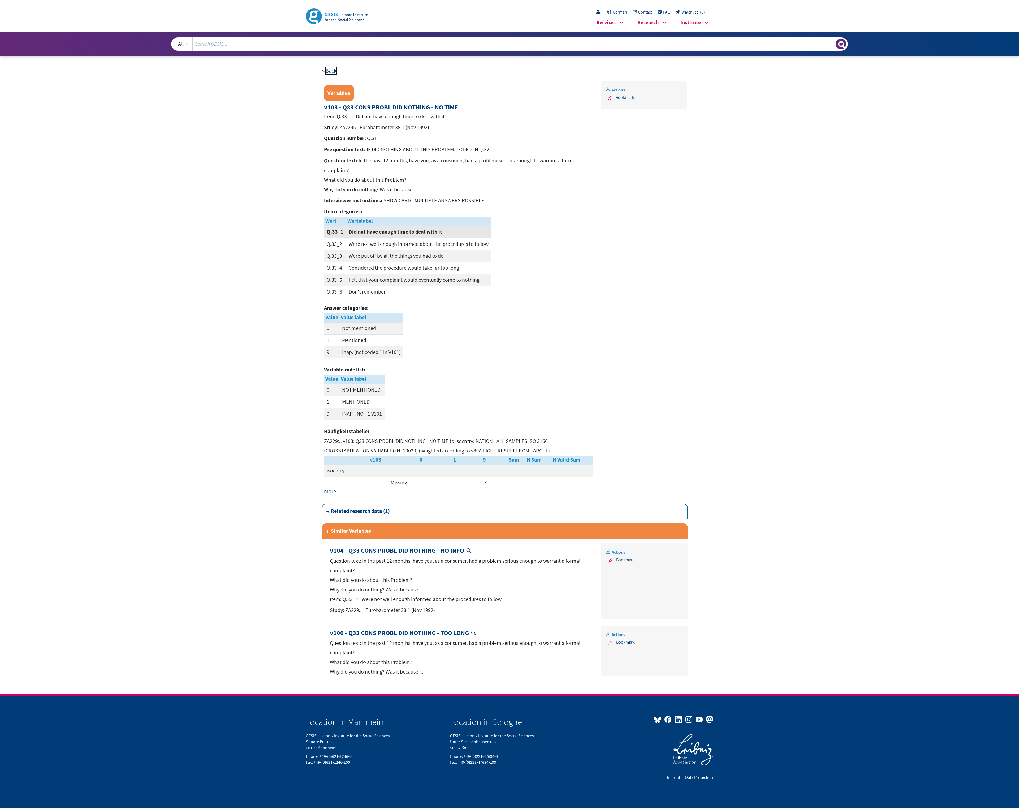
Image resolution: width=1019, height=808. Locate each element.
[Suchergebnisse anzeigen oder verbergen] (841, 44)
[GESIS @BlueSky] (658, 719)
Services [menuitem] (606, 22)
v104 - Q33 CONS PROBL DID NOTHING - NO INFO (397, 551)
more (330, 491)
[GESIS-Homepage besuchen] (337, 15)
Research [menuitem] (648, 22)
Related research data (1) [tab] (360, 511)
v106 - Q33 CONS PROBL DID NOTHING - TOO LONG (399, 633)
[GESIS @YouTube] (699, 719)
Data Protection (699, 777)
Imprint (674, 777)
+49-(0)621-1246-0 (335, 756)
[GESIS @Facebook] (668, 719)
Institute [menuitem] (690, 22)
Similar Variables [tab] (351, 531)
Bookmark (625, 97)
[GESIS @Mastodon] (709, 719)
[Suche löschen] (831, 44)
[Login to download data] (599, 12)
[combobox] (509, 44)
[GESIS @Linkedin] (678, 719)
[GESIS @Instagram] (689, 719)
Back (331, 70)
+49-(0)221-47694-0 (481, 756)
